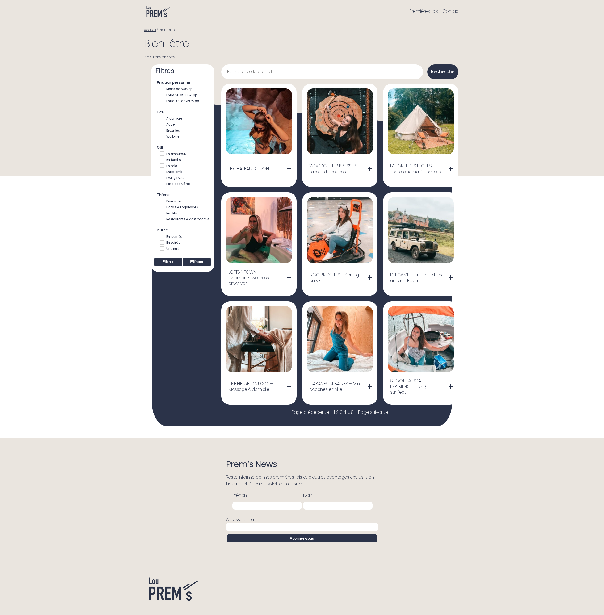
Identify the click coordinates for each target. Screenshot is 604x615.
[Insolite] (162, 213)
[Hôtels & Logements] (162, 207)
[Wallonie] (162, 136)
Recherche (443, 71)
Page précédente (310, 412)
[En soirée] (162, 242)
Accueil (150, 30)
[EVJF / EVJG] (162, 177)
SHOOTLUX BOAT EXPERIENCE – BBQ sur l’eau (408, 386)
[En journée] (162, 236)
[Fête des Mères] (162, 183)
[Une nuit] (162, 248)
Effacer (197, 261)
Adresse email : (241, 519)
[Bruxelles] (162, 130)
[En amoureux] (162, 153)
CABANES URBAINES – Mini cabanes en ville (334, 386)
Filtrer (168, 261)
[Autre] (162, 124)
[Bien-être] (162, 201)
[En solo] (162, 165)
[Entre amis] (162, 171)
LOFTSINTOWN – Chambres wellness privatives (248, 277)
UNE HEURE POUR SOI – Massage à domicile (250, 386)
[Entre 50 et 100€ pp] (162, 94)
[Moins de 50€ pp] (162, 88)
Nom (308, 495)
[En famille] (162, 159)
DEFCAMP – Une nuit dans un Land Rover (416, 278)
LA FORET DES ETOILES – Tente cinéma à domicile (415, 169)
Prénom (240, 495)
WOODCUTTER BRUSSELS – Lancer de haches (335, 169)
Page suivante (373, 412)
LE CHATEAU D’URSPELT (250, 169)
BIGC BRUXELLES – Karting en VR (334, 278)
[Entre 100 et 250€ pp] (162, 100)
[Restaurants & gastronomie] (162, 219)
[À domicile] (162, 118)
